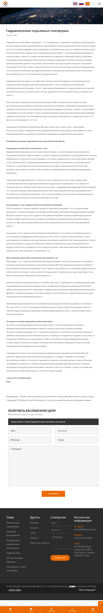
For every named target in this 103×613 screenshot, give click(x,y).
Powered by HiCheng (86, 586)
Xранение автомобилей (13, 533)
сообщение (72, 611)
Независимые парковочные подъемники (13, 544)
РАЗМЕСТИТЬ (60, 558)
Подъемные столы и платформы (16, 568)
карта (93, 611)
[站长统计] (72, 586)
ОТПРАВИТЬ (53, 494)
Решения (34, 522)
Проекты (34, 527)
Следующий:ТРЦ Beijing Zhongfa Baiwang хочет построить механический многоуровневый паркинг (48, 400)
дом (10, 611)
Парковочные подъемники (13, 524)
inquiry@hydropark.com (85, 529)
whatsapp (51, 611)
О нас (32, 532)
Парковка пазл (13, 553)
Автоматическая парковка (14, 560)
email (31, 611)
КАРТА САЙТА (15, 590)
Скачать (34, 537)
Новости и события (39, 543)
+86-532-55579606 (83, 538)
